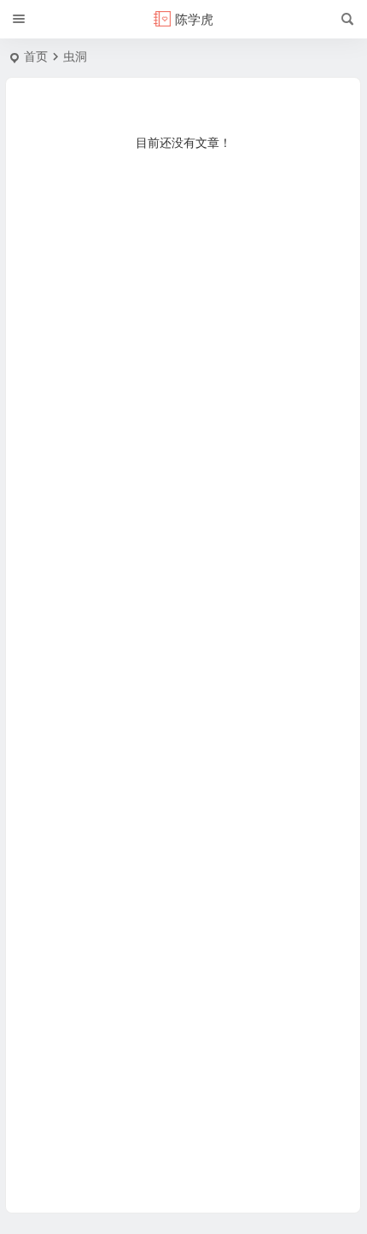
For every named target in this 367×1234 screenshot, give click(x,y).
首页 (36, 56)
